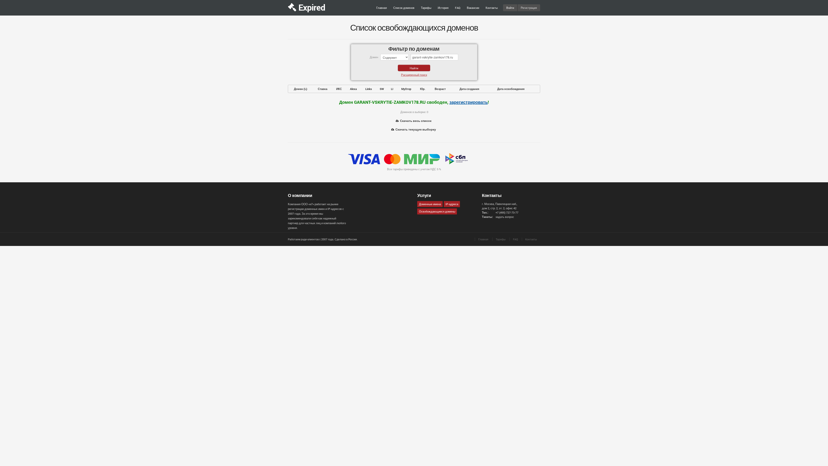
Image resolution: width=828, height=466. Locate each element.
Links (368, 89)
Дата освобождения (511, 89)
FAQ (457, 8)
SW (382, 89)
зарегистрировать (468, 102)
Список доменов (403, 8)
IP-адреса (451, 204)
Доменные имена (430, 204)
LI (392, 89)
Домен (298, 89)
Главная (381, 8)
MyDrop (406, 89)
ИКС (339, 89)
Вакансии (473, 8)
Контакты (492, 8)
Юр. (422, 89)
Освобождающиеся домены (437, 211)
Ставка (322, 89)
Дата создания (469, 89)
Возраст (440, 89)
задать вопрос (505, 217)
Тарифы (426, 8)
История (443, 8)
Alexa (353, 89)
